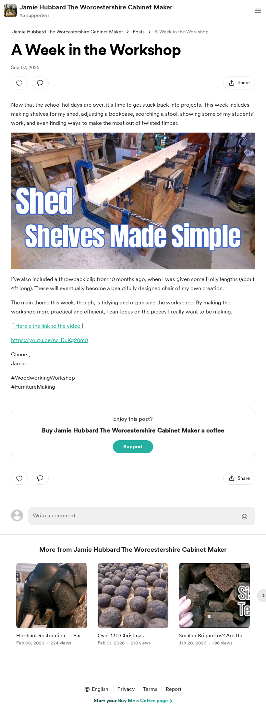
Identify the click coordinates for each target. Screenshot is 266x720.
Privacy (126, 689)
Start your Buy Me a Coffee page (131, 700)
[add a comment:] (40, 83)
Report (173, 689)
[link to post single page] (52, 605)
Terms (150, 689)
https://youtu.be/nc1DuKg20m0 (49, 340)
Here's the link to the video (48, 326)
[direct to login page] (141, 516)
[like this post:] (19, 83)
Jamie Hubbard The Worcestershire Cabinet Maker (96, 7)
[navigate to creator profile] (10, 10)
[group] (52, 605)
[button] (258, 11)
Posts (139, 32)
